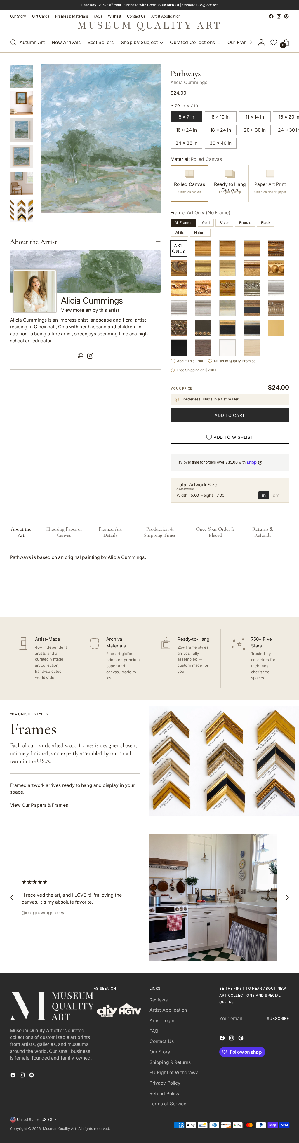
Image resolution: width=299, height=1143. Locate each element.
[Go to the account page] (261, 42)
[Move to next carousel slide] (284, 597)
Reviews (159, 1000)
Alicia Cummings (189, 82)
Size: (184, 105)
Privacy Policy (165, 1083)
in (264, 495)
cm (276, 495)
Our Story (160, 1052)
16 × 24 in (186, 130)
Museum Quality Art (59, 1128)
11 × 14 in (255, 117)
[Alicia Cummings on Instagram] (90, 356)
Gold (206, 222)
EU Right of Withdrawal (175, 1072)
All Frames (183, 222)
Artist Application (168, 1010)
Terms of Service (168, 1104)
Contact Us (162, 1041)
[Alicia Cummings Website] (80, 356)
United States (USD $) (35, 1119)
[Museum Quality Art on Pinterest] (286, 16)
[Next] (250, 42)
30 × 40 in (221, 143)
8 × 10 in (221, 117)
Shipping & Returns (170, 1062)
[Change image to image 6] (21, 210)
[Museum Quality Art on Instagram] (278, 16)
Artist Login (162, 1020)
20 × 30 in (255, 130)
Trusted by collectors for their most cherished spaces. (263, 665)
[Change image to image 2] (21, 103)
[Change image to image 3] (21, 130)
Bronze (245, 222)
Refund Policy (165, 1093)
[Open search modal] (13, 42)
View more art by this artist (90, 310)
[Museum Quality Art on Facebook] (271, 16)
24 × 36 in (186, 143)
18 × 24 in (220, 130)
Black (265, 222)
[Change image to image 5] (21, 183)
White (179, 232)
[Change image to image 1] (21, 76)
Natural (200, 232)
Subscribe (278, 1018)
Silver (224, 222)
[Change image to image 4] (21, 156)
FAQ (154, 1031)
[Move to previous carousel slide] (271, 597)
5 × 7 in (186, 117)
